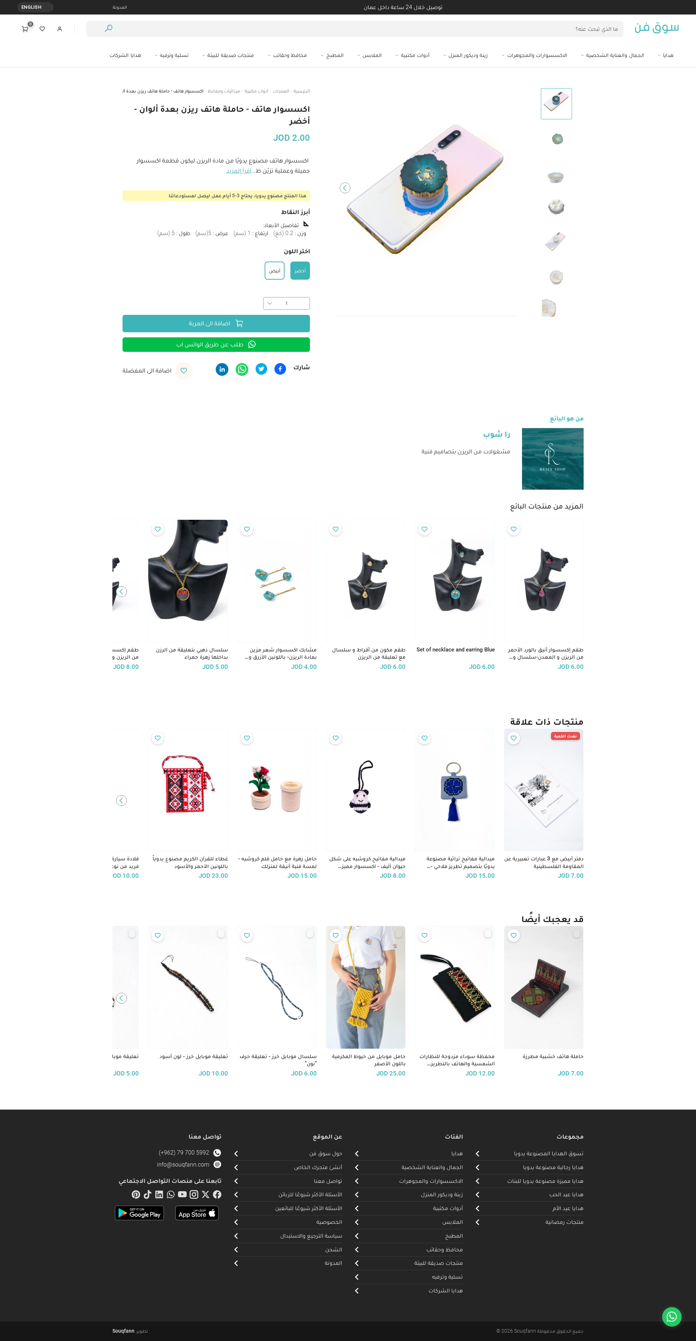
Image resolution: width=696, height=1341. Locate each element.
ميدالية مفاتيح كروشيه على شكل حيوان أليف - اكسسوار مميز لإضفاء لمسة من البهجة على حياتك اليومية (367, 862)
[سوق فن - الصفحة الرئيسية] (657, 29)
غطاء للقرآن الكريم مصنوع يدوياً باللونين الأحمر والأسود (190, 862)
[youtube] (182, 1196)
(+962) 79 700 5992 (184, 1152)
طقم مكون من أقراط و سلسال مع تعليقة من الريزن (369, 653)
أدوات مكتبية (256, 91)
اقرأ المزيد (238, 170)
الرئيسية (302, 91)
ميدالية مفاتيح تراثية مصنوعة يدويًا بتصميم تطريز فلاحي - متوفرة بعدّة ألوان (460, 862)
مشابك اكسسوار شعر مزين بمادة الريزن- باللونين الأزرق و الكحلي (283, 653)
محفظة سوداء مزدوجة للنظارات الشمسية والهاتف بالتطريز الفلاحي (456, 1060)
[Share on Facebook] (280, 369)
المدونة (120, 7)
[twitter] (205, 1196)
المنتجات (281, 91)
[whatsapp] (170, 1196)
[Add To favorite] (514, 529)
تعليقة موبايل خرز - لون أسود (194, 1056)
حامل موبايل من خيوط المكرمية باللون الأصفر (369, 1060)
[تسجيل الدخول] (59, 29)
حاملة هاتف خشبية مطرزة (553, 1056)
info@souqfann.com (183, 1164)
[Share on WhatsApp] (242, 369)
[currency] (48, 7)
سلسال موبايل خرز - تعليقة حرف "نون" (278, 1060)
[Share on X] (261, 369)
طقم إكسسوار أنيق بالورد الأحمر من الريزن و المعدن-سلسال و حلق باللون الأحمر (546, 653)
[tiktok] (147, 1196)
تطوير (130, 1331)
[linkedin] (159, 1196)
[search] (108, 29)
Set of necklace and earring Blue (455, 649)
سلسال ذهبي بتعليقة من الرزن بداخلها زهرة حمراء (192, 653)
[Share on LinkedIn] (222, 369)
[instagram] (194, 1196)
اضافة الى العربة (209, 323)
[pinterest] (136, 1196)
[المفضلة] (42, 29)
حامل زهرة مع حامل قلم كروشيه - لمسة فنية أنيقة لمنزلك (277, 862)
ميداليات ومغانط (224, 91)
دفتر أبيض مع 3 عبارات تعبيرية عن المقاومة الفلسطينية (544, 862)
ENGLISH (31, 7)
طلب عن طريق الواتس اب (210, 344)
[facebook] (217, 1196)
